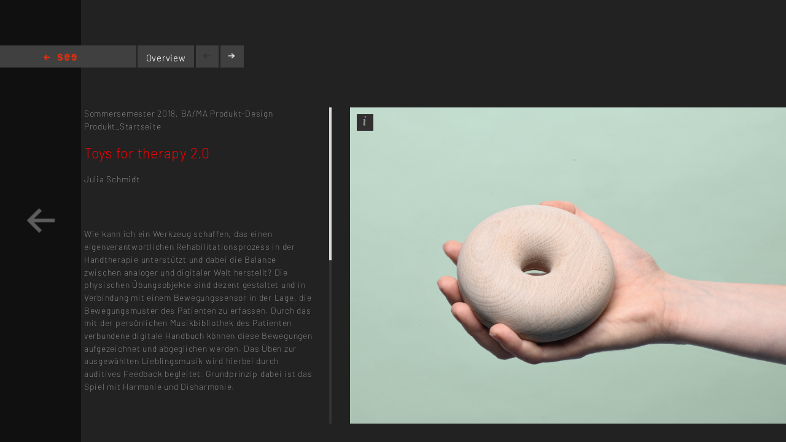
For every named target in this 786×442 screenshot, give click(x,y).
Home (60, 58)
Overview (166, 57)
